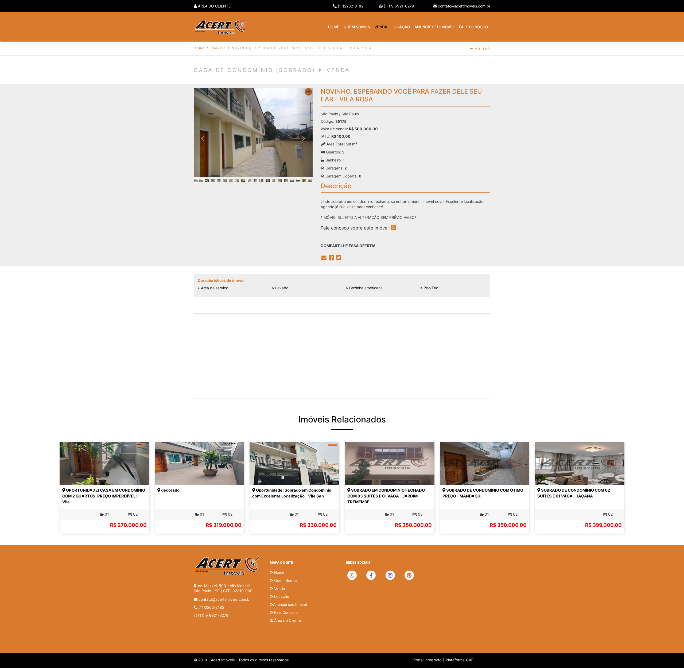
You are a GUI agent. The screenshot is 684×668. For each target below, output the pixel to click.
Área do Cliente (214, 6)
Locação (400, 27)
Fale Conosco (473, 27)
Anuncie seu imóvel (434, 27)
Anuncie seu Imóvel (290, 604)
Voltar (481, 49)
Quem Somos (357, 27)
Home (333, 27)
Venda (380, 27)
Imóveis (218, 48)
